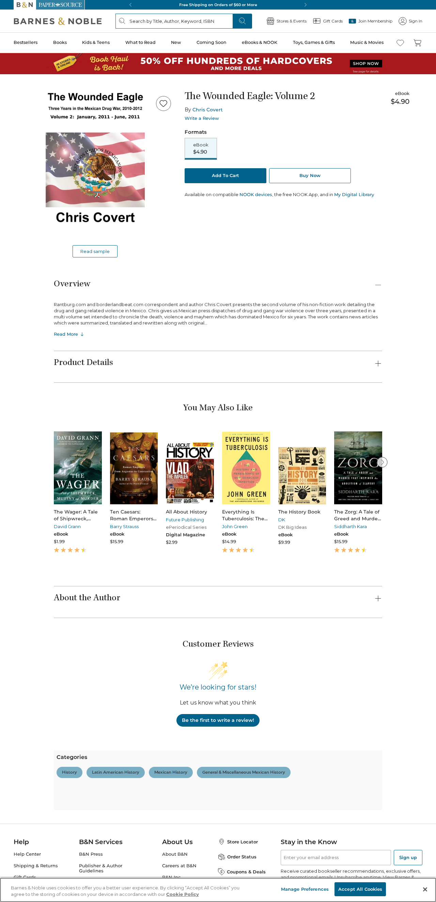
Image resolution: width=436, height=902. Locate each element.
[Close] (9, 47)
